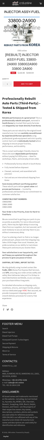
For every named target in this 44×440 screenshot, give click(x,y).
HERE (24, 290)
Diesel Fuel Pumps (9, 336)
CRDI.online (11, 432)
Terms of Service (9, 354)
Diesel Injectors (8, 332)
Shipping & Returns (10, 347)
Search (5, 328)
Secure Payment (9, 343)
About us (6, 351)
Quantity (5, 79)
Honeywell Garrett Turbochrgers (15, 339)
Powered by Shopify (22, 432)
